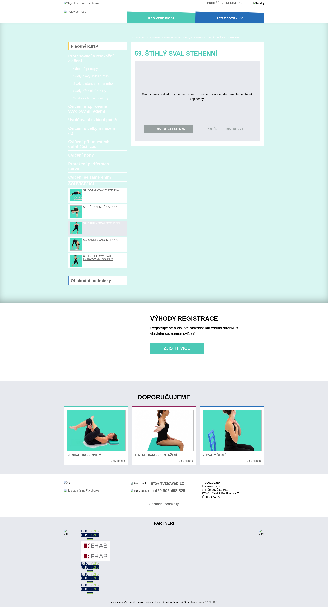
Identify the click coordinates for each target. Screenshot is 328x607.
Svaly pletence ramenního (93, 83)
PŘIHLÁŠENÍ (215, 3)
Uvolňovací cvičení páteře (93, 119)
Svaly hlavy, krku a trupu (92, 76)
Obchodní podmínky (91, 280)
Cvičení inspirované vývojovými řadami (87, 108)
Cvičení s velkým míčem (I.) (91, 130)
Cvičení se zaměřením (89, 177)
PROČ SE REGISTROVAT (225, 129)
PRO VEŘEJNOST (139, 38)
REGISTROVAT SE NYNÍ (168, 129)
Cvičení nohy (81, 155)
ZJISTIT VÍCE (177, 348)
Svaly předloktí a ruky (89, 91)
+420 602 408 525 (169, 490)
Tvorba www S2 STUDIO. (204, 602)
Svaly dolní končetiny (90, 98)
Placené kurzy (84, 46)
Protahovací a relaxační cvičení (91, 58)
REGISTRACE (235, 3)
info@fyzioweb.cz (166, 483)
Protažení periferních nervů (88, 166)
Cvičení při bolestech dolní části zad (89, 144)
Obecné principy (85, 69)
